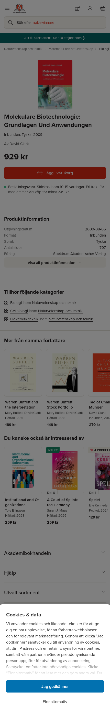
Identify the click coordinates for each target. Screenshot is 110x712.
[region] (55, 658)
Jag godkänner (55, 686)
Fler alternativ (55, 702)
